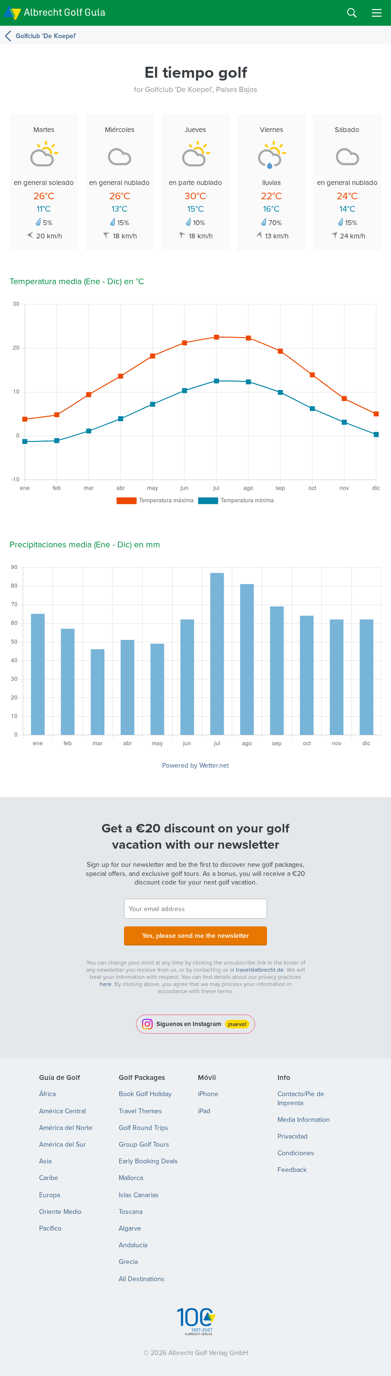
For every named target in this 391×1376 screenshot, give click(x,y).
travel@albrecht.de (260, 969)
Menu (376, 13)
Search (352, 13)
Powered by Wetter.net (195, 765)
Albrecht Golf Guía (64, 12)
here (106, 984)
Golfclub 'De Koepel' (46, 36)
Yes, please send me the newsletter (195, 935)
